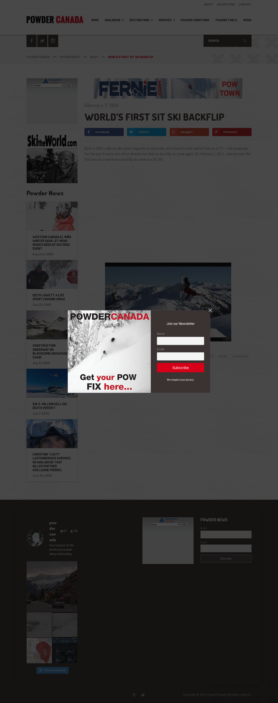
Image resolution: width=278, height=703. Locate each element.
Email (160, 349)
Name (161, 333)
